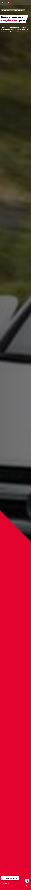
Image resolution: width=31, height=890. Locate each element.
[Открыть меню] (28, 2)
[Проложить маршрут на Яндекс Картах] (27, 881)
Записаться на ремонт (9, 878)
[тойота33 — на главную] (6, 2)
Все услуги (6, 883)
